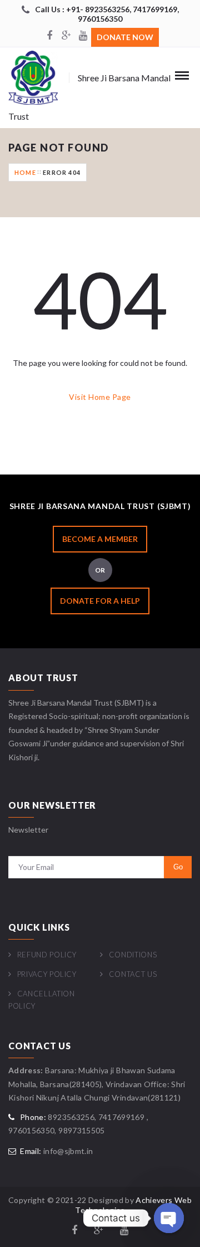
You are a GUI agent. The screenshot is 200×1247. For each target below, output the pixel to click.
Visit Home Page (100, 397)
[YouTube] (82, 36)
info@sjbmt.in (68, 1151)
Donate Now (125, 37)
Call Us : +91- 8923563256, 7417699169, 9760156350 (107, 13)
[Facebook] (49, 36)
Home (25, 172)
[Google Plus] (66, 36)
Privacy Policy (47, 974)
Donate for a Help (100, 600)
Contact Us (133, 974)
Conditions (133, 954)
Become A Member (100, 539)
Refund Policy (47, 954)
